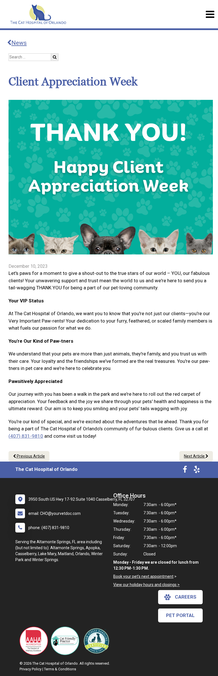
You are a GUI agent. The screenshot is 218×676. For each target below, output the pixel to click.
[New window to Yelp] (197, 470)
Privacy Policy (30, 669)
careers (185, 597)
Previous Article (30, 456)
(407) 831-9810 (26, 436)
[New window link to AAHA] (35, 641)
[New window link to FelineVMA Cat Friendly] (66, 641)
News (19, 42)
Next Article (195, 456)
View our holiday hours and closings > (146, 584)
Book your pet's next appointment (143, 576)
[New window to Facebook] (185, 470)
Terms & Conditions (60, 669)
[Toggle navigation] (210, 14)
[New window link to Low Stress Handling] (97, 641)
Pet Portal (180, 615)
